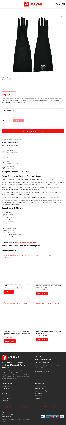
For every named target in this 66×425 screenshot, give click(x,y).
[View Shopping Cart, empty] (63, 4)
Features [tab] (15, 172)
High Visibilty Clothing (41, 391)
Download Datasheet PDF (34, 131)
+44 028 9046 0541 (13, 143)
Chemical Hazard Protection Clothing (25, 242)
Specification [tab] (25, 172)
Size (3, 106)
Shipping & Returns (7, 398)
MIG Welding (38, 393)
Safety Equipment (7, 388)
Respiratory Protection (41, 386)
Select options (42, 293)
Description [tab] (6, 172)
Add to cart (18, 120)
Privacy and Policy (7, 396)
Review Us (4, 391)
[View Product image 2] (25, 84)
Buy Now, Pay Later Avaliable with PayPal (16, 407)
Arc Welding (38, 398)
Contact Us (5, 401)
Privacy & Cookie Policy (7, 414)
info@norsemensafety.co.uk (43, 371)
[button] (61, 16)
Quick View (17, 280)
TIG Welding (38, 396)
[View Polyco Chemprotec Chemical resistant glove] (9, 84)
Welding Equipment (7, 386)
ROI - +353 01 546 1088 (42, 362)
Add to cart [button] (8, 292)
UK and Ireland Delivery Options (49, 407)
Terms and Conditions (7, 416)
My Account (5, 393)
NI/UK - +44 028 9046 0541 (43, 359)
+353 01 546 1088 (12, 146)
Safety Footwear (39, 388)
